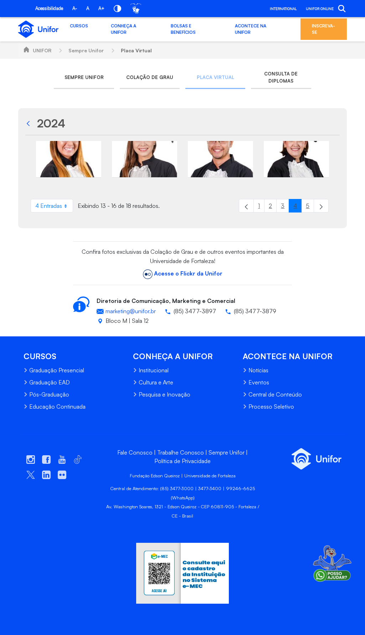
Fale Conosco (135, 452)
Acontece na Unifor (250, 29)
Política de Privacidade (182, 461)
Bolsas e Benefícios (183, 29)
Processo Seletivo (271, 406)
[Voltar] (30, 123)
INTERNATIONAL (283, 8)
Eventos (258, 382)
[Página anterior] (246, 205)
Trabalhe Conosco (180, 452)
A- (74, 8)
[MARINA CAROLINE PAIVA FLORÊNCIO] (144, 159)
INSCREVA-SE (323, 29)
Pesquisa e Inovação (164, 394)
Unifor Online (320, 8)
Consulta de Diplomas (281, 77)
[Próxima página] (321, 205)
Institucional (154, 370)
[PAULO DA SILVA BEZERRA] (220, 159)
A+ (101, 8)
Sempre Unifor (86, 50)
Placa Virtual (136, 50)
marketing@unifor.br (131, 311)
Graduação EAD (49, 382)
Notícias (258, 370)
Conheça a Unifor (123, 29)
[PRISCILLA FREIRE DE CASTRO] (296, 159)
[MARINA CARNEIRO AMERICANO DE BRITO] (68, 159)
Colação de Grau (149, 77)
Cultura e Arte (156, 382)
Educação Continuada (57, 406)
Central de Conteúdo (275, 394)
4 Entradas (54, 207)
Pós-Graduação (49, 394)
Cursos (79, 25)
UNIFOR (42, 50)
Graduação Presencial (56, 370)
